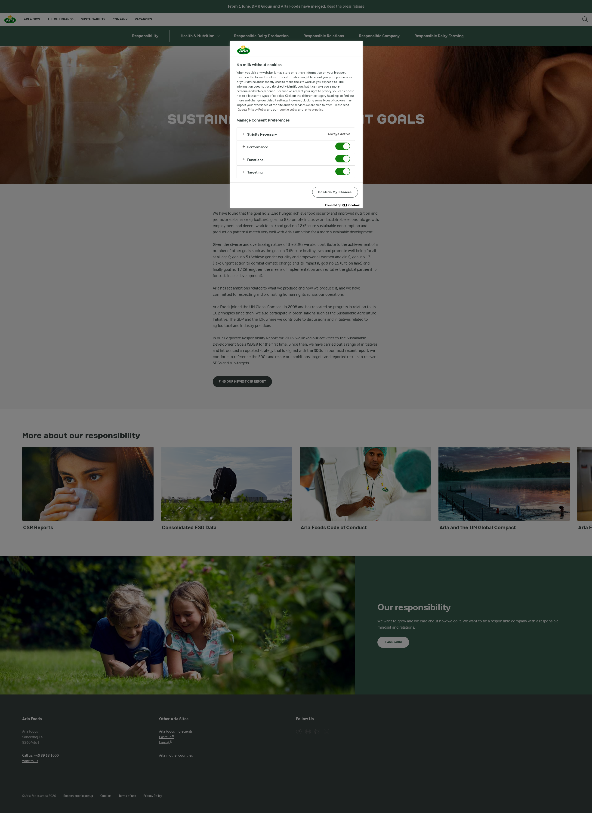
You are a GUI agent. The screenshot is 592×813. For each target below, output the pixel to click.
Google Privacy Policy (252, 109)
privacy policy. (314, 109)
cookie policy (288, 109)
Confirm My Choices (335, 192)
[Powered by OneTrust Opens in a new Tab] (342, 205)
